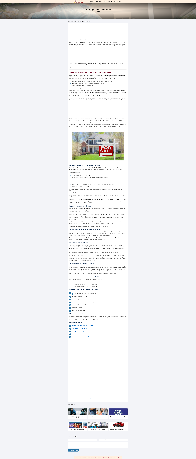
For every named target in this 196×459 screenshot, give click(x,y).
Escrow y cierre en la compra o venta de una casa (83, 331)
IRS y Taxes (98, 1)
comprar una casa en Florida (87, 398)
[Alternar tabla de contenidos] (124, 68)
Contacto (118, 457)
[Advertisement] (98, 31)
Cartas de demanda (117, 1)
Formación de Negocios (82, 457)
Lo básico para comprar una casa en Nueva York (83, 336)
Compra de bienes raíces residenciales (75, 398)
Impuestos (105, 457)
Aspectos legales (107, 1)
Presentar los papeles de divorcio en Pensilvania (83, 325)
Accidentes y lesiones (112, 457)
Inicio (76, 457)
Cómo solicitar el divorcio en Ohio (79, 328)
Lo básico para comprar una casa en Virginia (82, 334)
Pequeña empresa (90, 457)
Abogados (92, 1)
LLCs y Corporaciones (98, 457)
